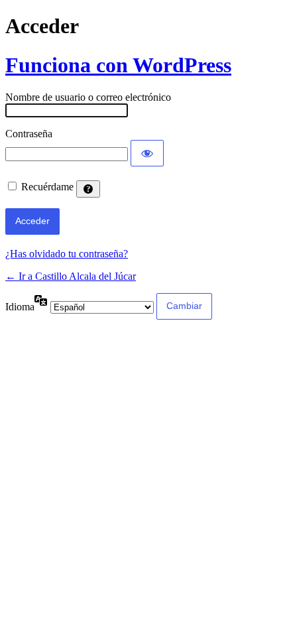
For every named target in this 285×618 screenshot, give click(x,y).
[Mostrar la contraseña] (147, 153)
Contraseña (28, 133)
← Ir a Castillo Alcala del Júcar (70, 276)
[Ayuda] (88, 189)
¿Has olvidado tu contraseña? (66, 253)
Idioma (19, 306)
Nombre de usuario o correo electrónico (88, 97)
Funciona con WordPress (118, 65)
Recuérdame (47, 186)
